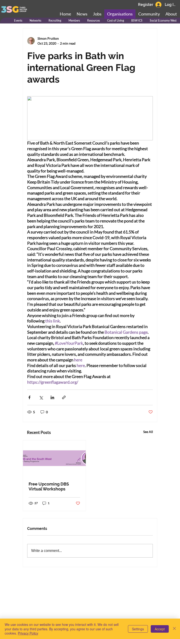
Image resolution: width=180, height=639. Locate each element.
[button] (149, 14)
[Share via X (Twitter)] (41, 397)
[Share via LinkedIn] (52, 397)
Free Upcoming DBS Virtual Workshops (49, 486)
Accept (160, 629)
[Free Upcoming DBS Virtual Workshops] (54, 458)
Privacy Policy (28, 633)
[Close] (174, 628)
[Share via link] (64, 397)
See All (148, 432)
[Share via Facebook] (29, 397)
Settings (138, 629)
